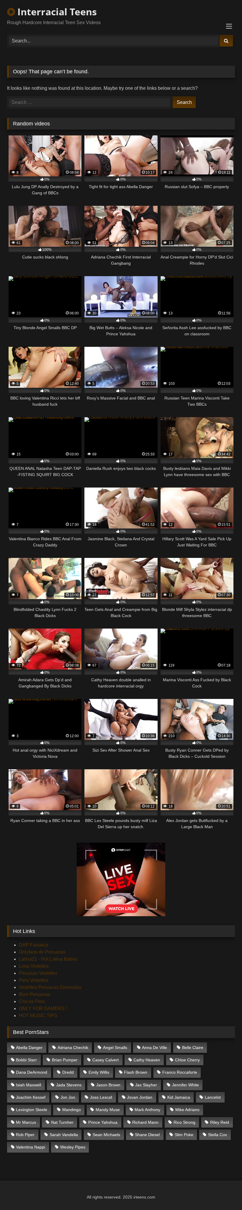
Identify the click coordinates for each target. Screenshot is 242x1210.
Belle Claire (192, 1047)
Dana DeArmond (31, 1072)
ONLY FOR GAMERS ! (43, 1008)
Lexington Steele (31, 1109)
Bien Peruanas (34, 994)
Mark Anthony (147, 1109)
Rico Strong (184, 1122)
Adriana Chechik (73, 1047)
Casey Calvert (105, 1059)
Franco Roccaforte (179, 1072)
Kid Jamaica (178, 1097)
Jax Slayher (146, 1085)
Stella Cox (217, 1134)
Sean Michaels (106, 1134)
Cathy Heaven (146, 1059)
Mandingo (71, 1109)
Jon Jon (67, 1097)
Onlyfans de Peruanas (42, 951)
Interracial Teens (56, 11)
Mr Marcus (26, 1122)
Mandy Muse (108, 1109)
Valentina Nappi (30, 1147)
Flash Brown (135, 1072)
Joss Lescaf (101, 1097)
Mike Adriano (187, 1109)
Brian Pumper (65, 1059)
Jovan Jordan (139, 1097)
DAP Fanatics (33, 944)
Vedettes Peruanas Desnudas (50, 987)
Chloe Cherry (187, 1059)
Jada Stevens (68, 1085)
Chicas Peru (32, 1001)
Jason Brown (108, 1085)
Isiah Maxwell (28, 1085)
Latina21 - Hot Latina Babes (48, 959)
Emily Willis (99, 1072)
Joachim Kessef (30, 1097)
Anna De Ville (154, 1047)
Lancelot (213, 1097)
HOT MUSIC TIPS (38, 1015)
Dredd (68, 1072)
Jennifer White (185, 1085)
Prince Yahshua (102, 1122)
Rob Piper (25, 1134)
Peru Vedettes (33, 980)
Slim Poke (184, 1134)
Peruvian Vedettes (38, 973)
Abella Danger (29, 1047)
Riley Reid (219, 1122)
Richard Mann (145, 1122)
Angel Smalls (115, 1047)
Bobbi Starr (26, 1059)
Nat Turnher (62, 1122)
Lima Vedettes (34, 966)
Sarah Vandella (64, 1134)
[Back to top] (223, 1192)
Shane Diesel (147, 1134)
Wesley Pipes (72, 1147)
